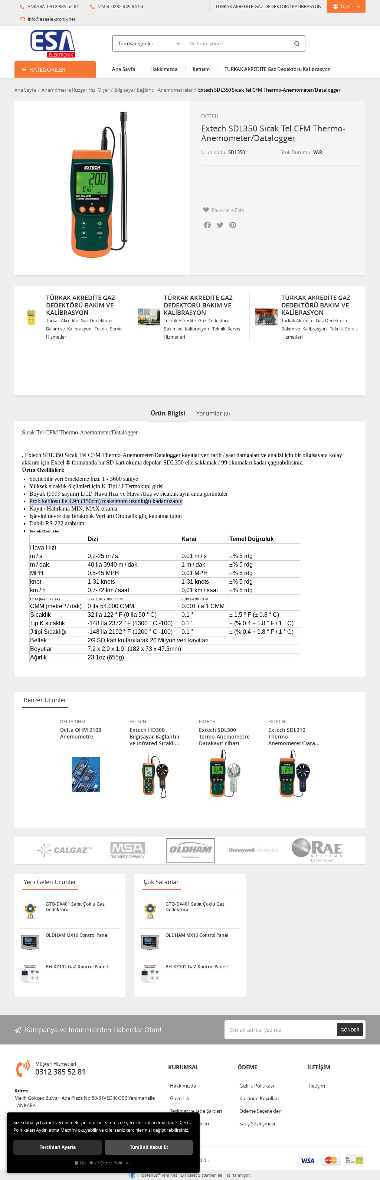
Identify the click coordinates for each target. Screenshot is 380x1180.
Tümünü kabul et (149, 1147)
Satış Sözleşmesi (257, 1123)
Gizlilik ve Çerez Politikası (106, 1163)
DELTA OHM (72, 721)
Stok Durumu (295, 152)
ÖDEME (247, 1067)
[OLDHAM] (190, 850)
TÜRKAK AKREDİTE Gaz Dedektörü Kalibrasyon (278, 69)
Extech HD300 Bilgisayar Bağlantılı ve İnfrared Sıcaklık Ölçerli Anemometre (155, 737)
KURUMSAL (183, 1067)
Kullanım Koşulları (259, 1098)
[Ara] (298, 43)
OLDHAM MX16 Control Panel (77, 935)
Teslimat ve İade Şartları (196, 1111)
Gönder (350, 1030)
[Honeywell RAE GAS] (253, 850)
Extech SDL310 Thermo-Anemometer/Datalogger (294, 737)
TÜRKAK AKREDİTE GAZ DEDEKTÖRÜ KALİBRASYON (268, 6)
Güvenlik (179, 1098)
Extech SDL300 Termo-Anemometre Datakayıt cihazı (224, 737)
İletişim (201, 69)
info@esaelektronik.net (51, 19)
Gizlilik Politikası (256, 1085)
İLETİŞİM (318, 1067)
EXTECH (210, 116)
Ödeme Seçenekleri (260, 1111)
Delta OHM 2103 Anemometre (80, 733)
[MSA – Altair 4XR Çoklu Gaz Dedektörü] (127, 850)
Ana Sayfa (123, 69)
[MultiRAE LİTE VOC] (316, 850)
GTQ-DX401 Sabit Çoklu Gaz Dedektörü (75, 906)
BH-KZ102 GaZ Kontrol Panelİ (77, 967)
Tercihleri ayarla (58, 1147)
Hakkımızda (164, 69)
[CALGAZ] (64, 850)
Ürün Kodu (213, 152)
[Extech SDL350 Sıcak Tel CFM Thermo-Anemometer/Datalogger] (99, 186)
